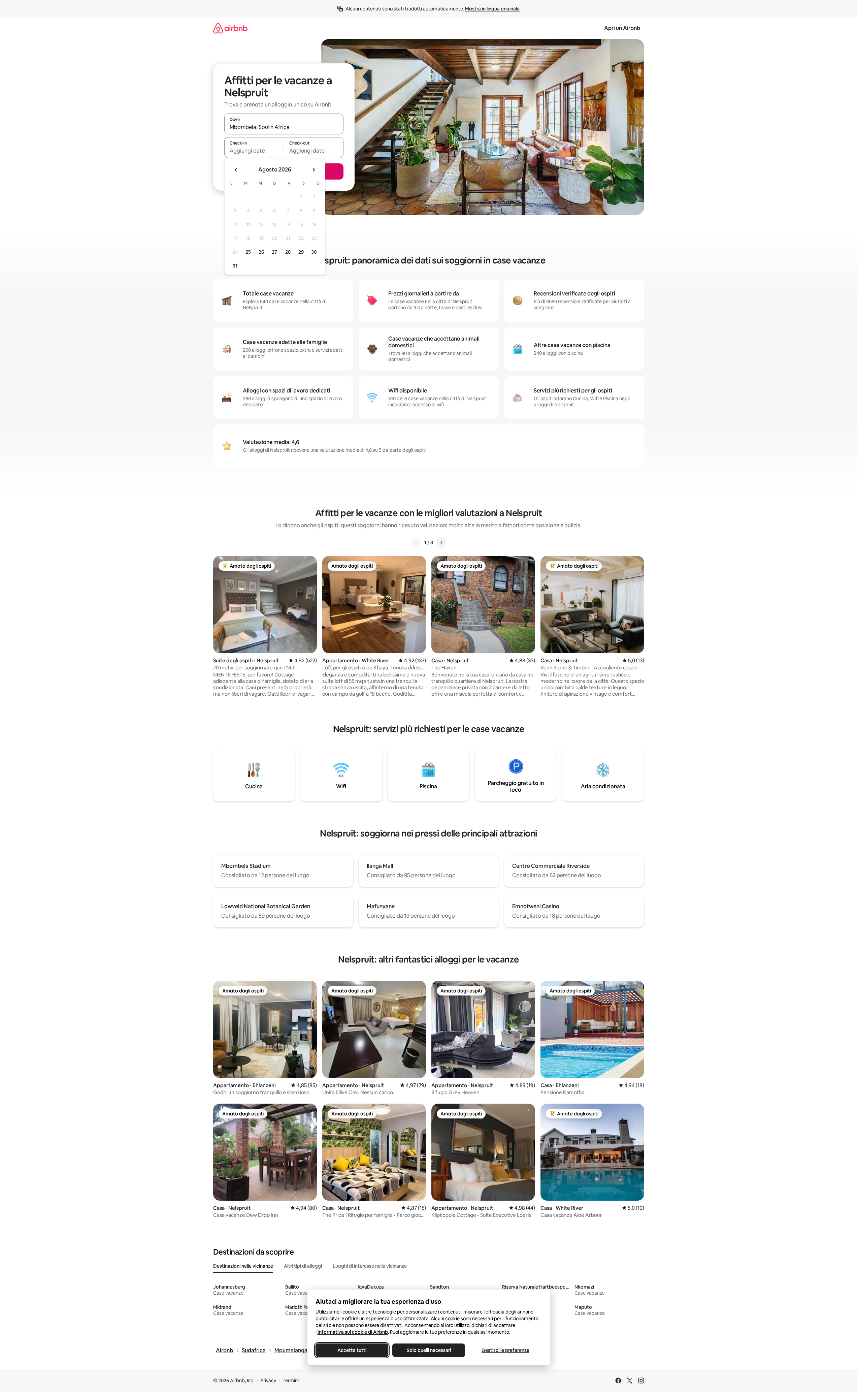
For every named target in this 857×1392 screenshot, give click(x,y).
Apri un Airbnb (622, 28)
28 (288, 252)
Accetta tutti (351, 1350)
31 (235, 266)
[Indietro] (416, 542)
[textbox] (254, 151)
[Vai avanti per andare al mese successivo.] (313, 170)
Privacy (268, 1381)
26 (261, 252)
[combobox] (284, 127)
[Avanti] (441, 542)
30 (314, 252)
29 (301, 252)
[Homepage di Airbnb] (230, 28)
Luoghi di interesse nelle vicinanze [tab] (370, 1266)
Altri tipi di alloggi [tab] (303, 1266)
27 (274, 252)
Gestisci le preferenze (505, 1350)
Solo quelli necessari (428, 1350)
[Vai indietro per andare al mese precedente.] (236, 170)
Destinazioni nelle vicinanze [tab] (243, 1266)
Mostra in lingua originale (492, 9)
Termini (291, 1381)
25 (248, 252)
